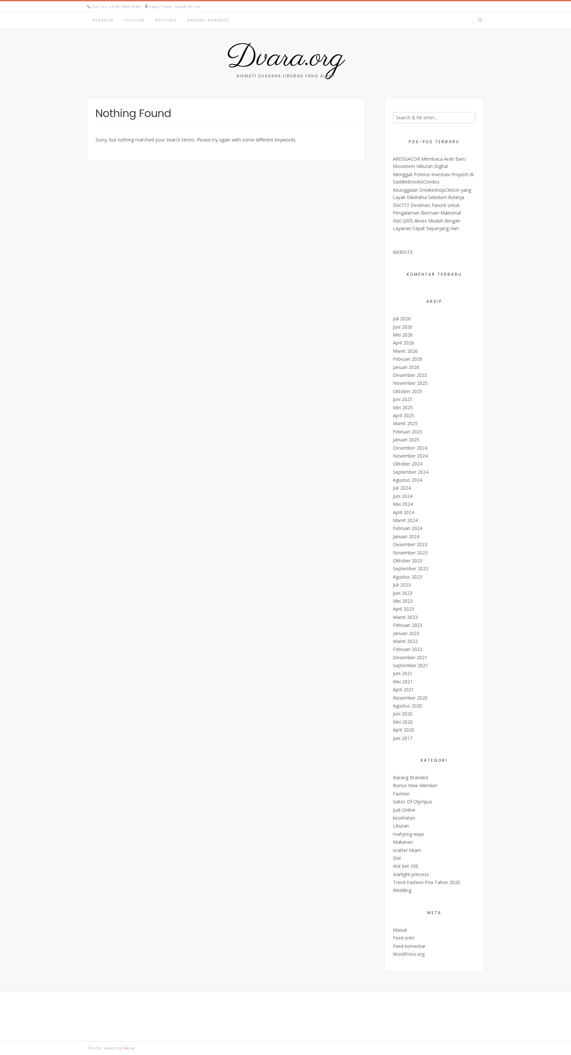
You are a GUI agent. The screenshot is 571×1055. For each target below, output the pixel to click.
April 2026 (403, 343)
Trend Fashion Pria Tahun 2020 (426, 882)
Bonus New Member (415, 785)
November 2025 (410, 383)
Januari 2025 (406, 439)
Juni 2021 (402, 673)
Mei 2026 (403, 335)
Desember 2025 (410, 375)
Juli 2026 (402, 318)
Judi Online (404, 810)
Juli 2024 (402, 488)
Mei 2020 (403, 722)
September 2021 (410, 665)
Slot (397, 858)
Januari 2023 (406, 633)
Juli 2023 (402, 585)
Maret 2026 (405, 351)
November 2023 (410, 552)
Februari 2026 (407, 359)
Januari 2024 (406, 536)
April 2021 (403, 689)
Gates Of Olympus (412, 801)
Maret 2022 (405, 641)
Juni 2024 (402, 496)
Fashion (134, 20)
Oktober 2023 (407, 560)
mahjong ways (408, 834)
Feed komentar (409, 946)
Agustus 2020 (407, 706)
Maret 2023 (405, 617)
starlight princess (411, 874)
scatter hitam (407, 850)
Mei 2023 (403, 601)
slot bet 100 (405, 866)
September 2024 (410, 472)
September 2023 (410, 568)
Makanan (403, 842)
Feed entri (403, 938)
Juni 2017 (402, 738)
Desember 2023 (410, 544)
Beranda (103, 20)
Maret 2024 (405, 520)
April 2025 (403, 415)
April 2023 (403, 609)
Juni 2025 (402, 399)
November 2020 (410, 698)
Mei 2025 (403, 407)
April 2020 (403, 730)
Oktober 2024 (407, 464)
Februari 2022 (407, 649)
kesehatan (404, 818)
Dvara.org (286, 57)
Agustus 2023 (407, 577)
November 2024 (410, 456)
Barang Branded (208, 20)
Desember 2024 (410, 448)
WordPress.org (409, 954)
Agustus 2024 (407, 480)
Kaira (129, 1047)
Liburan (401, 826)
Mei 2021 (403, 681)
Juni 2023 (402, 593)
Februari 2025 (407, 431)
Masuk (400, 930)
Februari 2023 (407, 625)
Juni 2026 (402, 327)
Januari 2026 (406, 367)
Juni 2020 (402, 713)
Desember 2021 (410, 657)
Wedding (166, 20)
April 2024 (403, 512)
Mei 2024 (403, 504)
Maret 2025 (405, 423)
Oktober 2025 (407, 391)
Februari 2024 (407, 528)
